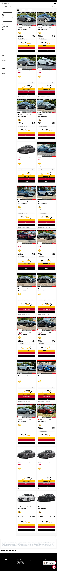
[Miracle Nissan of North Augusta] (7, 3)
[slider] (2, 12)
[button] (35, 18)
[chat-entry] (54, 567)
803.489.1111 (20, 559)
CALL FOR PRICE (20, 516)
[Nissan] (2, 3)
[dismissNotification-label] (55, 561)
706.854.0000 (32, 516)
